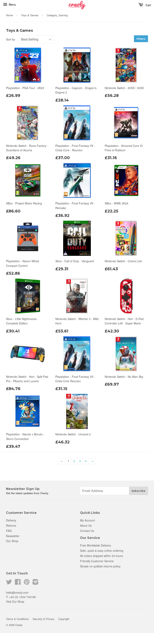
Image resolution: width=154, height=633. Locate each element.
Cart (148, 5)
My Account (87, 520)
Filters (141, 38)
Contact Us (87, 531)
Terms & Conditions (17, 619)
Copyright (63, 619)
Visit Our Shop (15, 601)
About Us (86, 525)
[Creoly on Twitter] (9, 583)
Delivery (11, 520)
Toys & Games (29, 15)
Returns (11, 525)
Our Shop (12, 541)
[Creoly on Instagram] (35, 583)
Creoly (19, 625)
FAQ (9, 531)
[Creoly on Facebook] (18, 583)
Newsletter (12, 536)
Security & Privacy (44, 619)
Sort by (10, 39)
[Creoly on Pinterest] (27, 583)
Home (9, 15)
